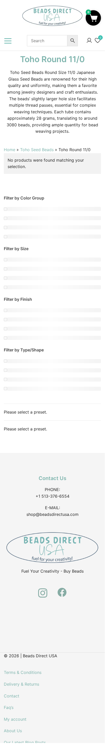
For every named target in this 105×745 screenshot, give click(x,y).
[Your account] (89, 40)
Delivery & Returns (21, 684)
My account (15, 719)
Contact (11, 695)
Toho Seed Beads (37, 149)
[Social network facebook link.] (62, 589)
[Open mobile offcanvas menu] (7, 40)
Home (9, 149)
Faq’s (8, 707)
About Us (13, 730)
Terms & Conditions (22, 672)
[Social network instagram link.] (42, 589)
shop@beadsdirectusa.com (52, 514)
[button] (93, 18)
